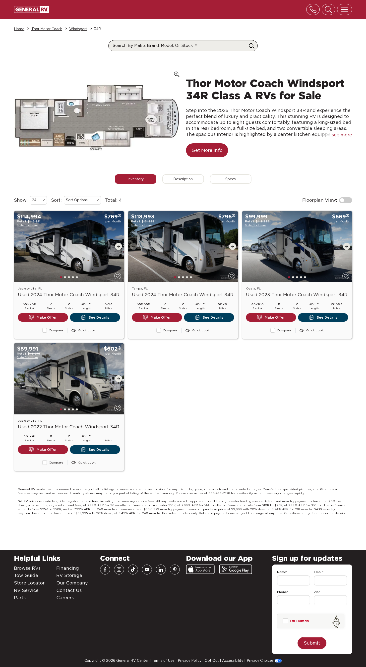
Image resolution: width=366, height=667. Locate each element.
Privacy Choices (261, 661)
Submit (312, 643)
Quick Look (87, 330)
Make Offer (47, 317)
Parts (20, 597)
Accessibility (232, 661)
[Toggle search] (328, 9)
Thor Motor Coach (46, 29)
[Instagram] (119, 569)
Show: (21, 200)
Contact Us (69, 590)
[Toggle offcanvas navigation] (344, 9)
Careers (65, 597)
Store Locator (29, 582)
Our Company (72, 582)
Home (19, 29)
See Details (99, 317)
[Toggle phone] (313, 9)
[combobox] (38, 200)
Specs (230, 179)
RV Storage (69, 575)
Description (183, 179)
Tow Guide (26, 575)
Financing (67, 568)
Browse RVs (27, 568)
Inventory (135, 179)
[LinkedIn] (161, 569)
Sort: (56, 200)
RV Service (26, 590)
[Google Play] (236, 569)
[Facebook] (105, 569)
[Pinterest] (175, 569)
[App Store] (200, 569)
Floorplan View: (319, 200)
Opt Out (212, 661)
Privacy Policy (189, 661)
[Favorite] (117, 276)
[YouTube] (147, 569)
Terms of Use (163, 661)
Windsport (78, 29)
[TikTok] (133, 569)
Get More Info (207, 150)
